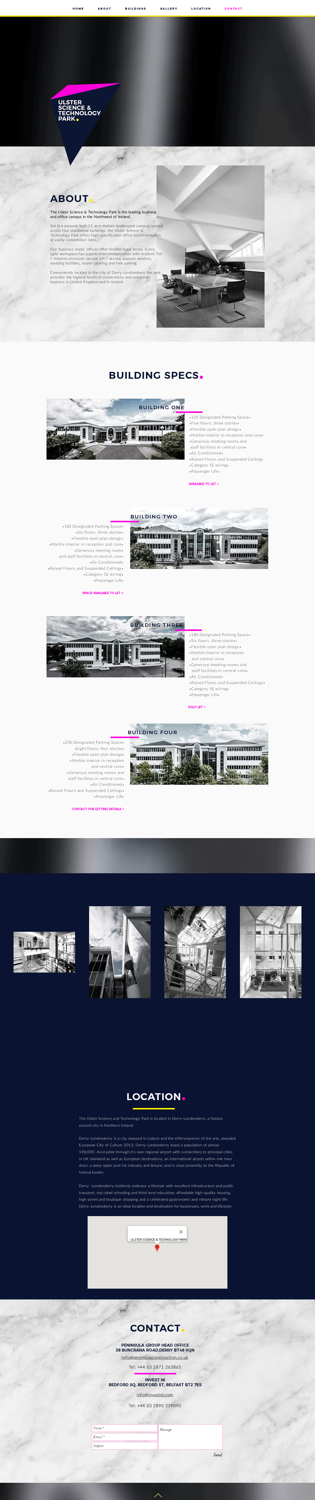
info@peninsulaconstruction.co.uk (155, 1357)
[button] (197, 707)
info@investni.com (155, 1394)
